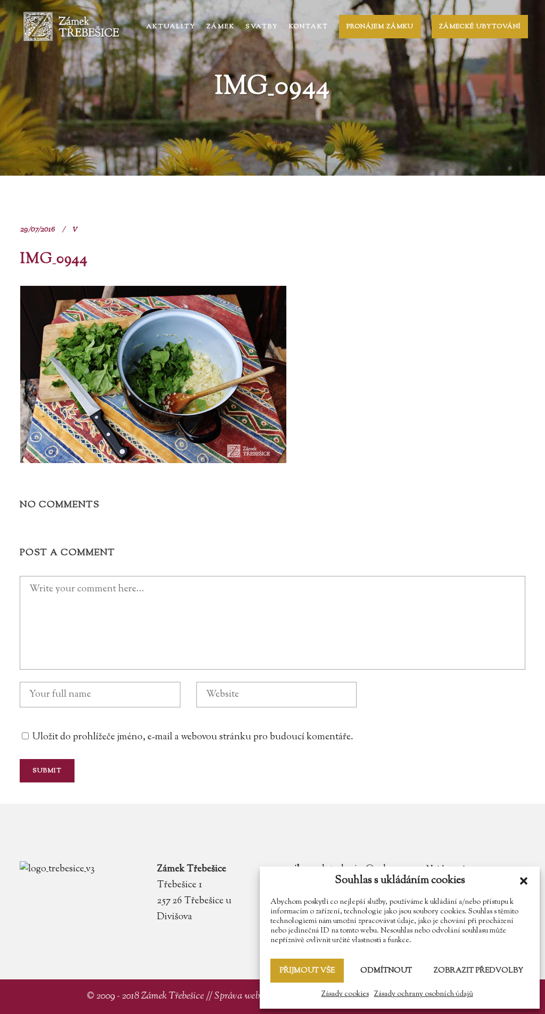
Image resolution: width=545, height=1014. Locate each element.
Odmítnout (386, 971)
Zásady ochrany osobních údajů (423, 994)
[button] (523, 881)
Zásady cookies (345, 994)
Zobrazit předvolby (478, 971)
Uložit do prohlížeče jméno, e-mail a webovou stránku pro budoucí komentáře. (192, 737)
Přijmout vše (307, 971)
